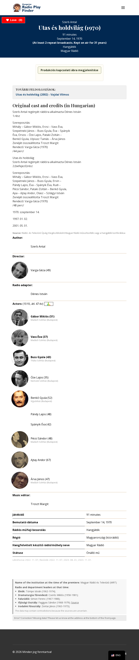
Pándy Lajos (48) (41, 414)
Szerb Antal (38, 246)
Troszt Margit (39, 504)
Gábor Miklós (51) (42, 316)
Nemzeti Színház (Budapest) (44, 381)
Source (75, 602)
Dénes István (39, 294)
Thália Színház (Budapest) (43, 360)
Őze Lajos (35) (39, 377)
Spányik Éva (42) (41, 424)
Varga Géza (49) (41, 270)
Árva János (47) (40, 479)
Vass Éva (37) (39, 337)
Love (15, 20)
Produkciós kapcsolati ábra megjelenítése (69, 70)
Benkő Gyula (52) (41, 398)
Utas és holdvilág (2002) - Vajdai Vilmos (42, 94)
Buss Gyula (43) (41, 357)
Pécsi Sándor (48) (41, 438)
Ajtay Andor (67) (41, 460)
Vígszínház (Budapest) (41, 401)
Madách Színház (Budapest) (44, 320)
